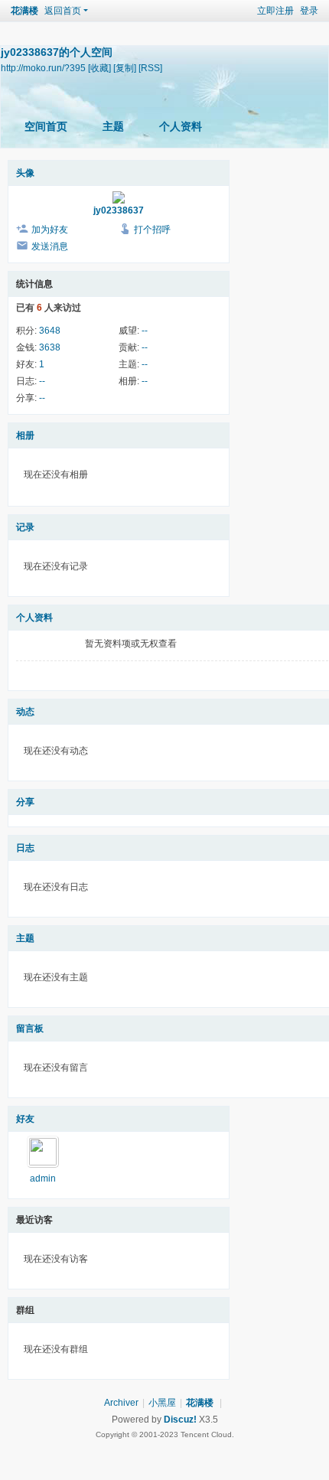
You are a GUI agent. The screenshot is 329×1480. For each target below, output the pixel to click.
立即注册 (275, 10)
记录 (25, 527)
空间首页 (45, 126)
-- (145, 330)
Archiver (121, 1402)
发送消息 (49, 246)
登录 (309, 10)
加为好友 (49, 229)
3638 (49, 347)
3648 (49, 330)
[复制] (124, 68)
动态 (25, 711)
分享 (25, 802)
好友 (25, 1118)
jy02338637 (118, 210)
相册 (25, 435)
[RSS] (150, 68)
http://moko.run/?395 (43, 68)
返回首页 (62, 10)
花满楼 (24, 10)
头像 (25, 173)
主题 (113, 126)
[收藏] (99, 68)
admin (43, 1178)
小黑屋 (162, 1402)
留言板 (30, 1028)
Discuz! (180, 1419)
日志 (25, 848)
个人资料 (180, 126)
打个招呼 (152, 229)
